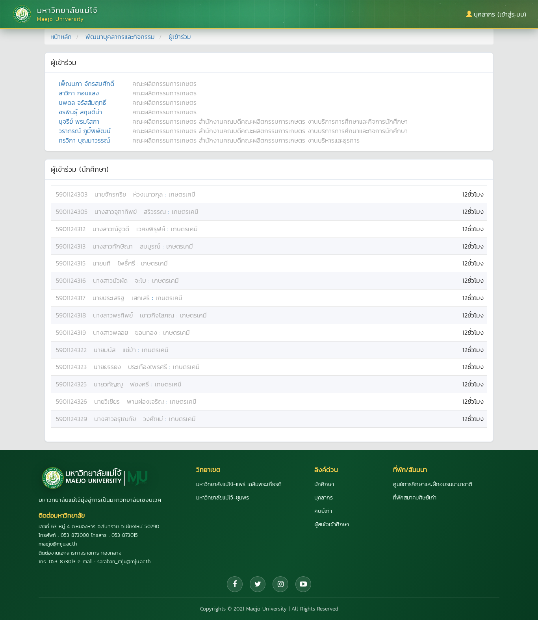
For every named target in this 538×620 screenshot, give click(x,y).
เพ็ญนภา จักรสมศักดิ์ (86, 83)
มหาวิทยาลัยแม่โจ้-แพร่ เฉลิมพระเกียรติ (239, 484)
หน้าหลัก (61, 36)
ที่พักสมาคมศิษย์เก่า (414, 498)
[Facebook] (235, 584)
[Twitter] (257, 584)
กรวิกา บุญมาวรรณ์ (84, 140)
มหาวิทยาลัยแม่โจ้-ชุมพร (222, 498)
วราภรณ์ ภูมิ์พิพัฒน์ (85, 131)
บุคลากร (323, 498)
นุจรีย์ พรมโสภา (79, 121)
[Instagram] (280, 584)
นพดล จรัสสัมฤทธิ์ (82, 102)
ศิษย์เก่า (323, 511)
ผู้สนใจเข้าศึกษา (331, 524)
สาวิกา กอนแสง (79, 93)
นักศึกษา (324, 484)
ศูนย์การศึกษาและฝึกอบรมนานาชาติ (432, 484)
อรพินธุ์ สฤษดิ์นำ (80, 112)
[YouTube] (303, 584)
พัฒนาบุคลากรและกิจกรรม (120, 36)
